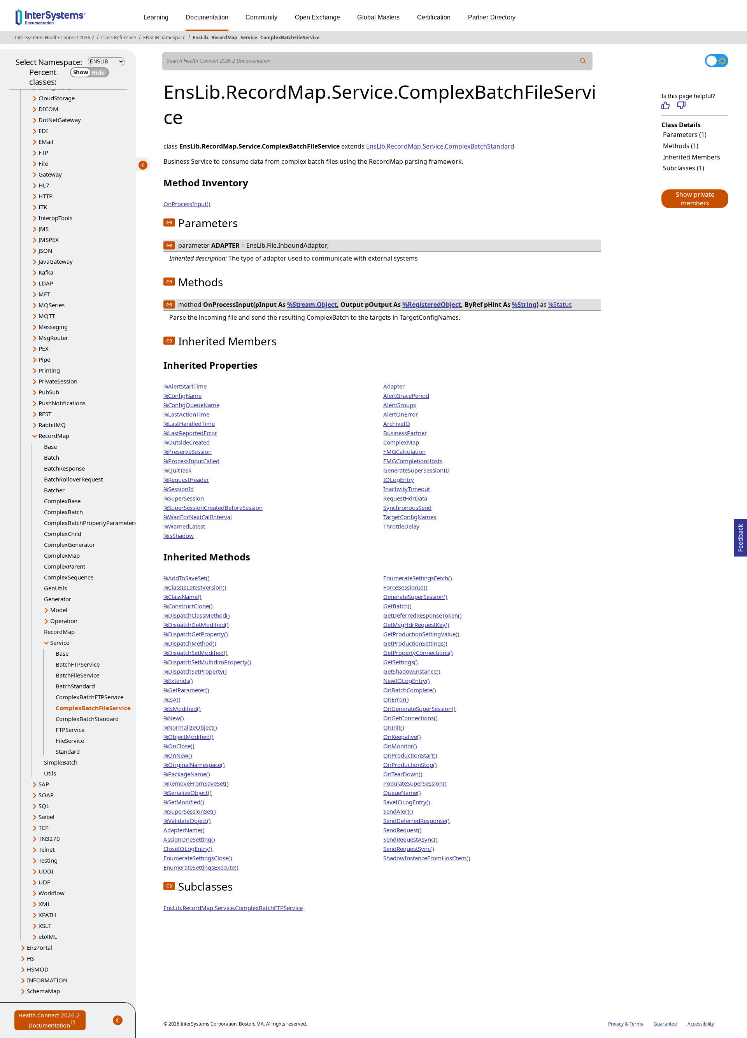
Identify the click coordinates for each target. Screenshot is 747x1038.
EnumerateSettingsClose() (197, 858)
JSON (45, 250)
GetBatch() (397, 606)
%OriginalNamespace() (194, 764)
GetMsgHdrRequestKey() (416, 624)
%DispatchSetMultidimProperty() (207, 662)
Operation (63, 621)
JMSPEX (49, 239)
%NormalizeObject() (190, 727)
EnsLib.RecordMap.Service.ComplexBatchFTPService (233, 908)
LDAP (46, 283)
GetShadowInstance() (411, 671)
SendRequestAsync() (410, 839)
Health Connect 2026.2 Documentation (52, 1020)
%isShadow (178, 535)
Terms (636, 1023)
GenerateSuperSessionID (416, 470)
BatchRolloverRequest (73, 479)
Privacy (616, 1023)
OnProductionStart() (410, 755)
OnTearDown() (403, 774)
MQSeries (52, 305)
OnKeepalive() (402, 736)
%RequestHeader (186, 479)
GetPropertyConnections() (418, 652)
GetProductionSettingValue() (421, 634)
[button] (694, 198)
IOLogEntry (398, 479)
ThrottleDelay (401, 526)
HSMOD (38, 969)
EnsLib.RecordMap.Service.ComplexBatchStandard (440, 146)
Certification (434, 17)
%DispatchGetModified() (196, 624)
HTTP (46, 196)
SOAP (46, 795)
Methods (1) (680, 146)
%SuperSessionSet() (189, 811)
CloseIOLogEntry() (187, 848)
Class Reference (118, 37)
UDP (45, 882)
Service (248, 37)
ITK (43, 207)
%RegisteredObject (431, 304)
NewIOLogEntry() (406, 680)
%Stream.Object (312, 304)
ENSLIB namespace (164, 37)
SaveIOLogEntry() (406, 802)
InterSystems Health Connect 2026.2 (54, 37)
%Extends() (178, 680)
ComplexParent (64, 566)
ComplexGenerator (69, 544)
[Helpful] (665, 105)
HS (30, 958)
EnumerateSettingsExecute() (200, 867)
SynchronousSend (407, 507)
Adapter (394, 386)
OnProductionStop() (410, 764)
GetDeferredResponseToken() (422, 615)
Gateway (50, 174)
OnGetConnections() (410, 718)
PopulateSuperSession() (415, 783)
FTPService (70, 729)
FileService (70, 740)
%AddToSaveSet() (186, 578)
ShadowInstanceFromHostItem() (426, 858)
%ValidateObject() (187, 820)
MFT (44, 294)
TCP (44, 827)
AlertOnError (400, 414)
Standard (68, 751)
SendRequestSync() (408, 848)
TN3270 (49, 838)
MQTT (47, 316)
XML (45, 904)
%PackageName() (186, 774)
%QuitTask (177, 470)
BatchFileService (77, 675)
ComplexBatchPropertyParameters (90, 523)
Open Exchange (317, 17)
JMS (44, 229)
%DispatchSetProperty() (195, 671)
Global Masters (378, 17)
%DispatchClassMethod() (196, 615)
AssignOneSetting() (189, 839)
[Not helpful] (681, 105)
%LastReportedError (190, 433)
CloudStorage (57, 98)
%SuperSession (183, 498)
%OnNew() (177, 755)
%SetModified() (183, 802)
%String (524, 304)
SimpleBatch (60, 762)
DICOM (48, 109)
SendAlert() (398, 811)
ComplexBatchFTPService (89, 697)
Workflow (52, 893)
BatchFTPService (78, 664)
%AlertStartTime (185, 386)
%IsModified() (182, 708)
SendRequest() (402, 830)
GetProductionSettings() (415, 643)
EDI (43, 131)
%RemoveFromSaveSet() (196, 783)
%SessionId (178, 489)
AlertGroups (399, 405)
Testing (48, 860)
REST (45, 414)
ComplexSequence (68, 577)
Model (58, 610)
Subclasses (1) (683, 168)
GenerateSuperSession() (415, 596)
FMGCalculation (404, 451)
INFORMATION (47, 980)
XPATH (47, 915)
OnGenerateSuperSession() (419, 708)
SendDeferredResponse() (416, 820)
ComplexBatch (63, 512)
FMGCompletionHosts (412, 461)
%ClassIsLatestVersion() (194, 587)
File (43, 163)
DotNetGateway (60, 120)
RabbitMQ (52, 425)
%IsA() (172, 699)
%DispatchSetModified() (195, 652)
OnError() (396, 699)
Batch (51, 457)
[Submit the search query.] (583, 61)
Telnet (46, 849)
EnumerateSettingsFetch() (417, 578)
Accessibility (700, 1023)
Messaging (53, 327)
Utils (50, 773)
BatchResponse (64, 468)
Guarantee (665, 1023)
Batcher (54, 490)
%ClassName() (182, 596)
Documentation (207, 17)
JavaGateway (56, 261)
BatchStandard (75, 686)
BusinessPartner (405, 433)
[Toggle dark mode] (716, 60)
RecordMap (224, 37)
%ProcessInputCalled (191, 461)
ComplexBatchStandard (87, 719)
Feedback (740, 535)
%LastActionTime (186, 414)
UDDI (46, 871)
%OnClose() (179, 746)
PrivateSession (58, 381)
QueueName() (402, 792)
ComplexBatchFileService (289, 37)
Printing (49, 370)
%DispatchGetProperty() (195, 634)
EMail (46, 141)
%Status (560, 304)
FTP (43, 152)
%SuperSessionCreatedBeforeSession (213, 507)
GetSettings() (400, 662)
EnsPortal (39, 947)
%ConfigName (182, 395)
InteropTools (55, 218)
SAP (44, 784)
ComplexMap (62, 555)
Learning (156, 17)
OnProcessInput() (186, 204)
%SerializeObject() (187, 792)
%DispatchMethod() (189, 643)
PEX (44, 348)
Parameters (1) (685, 134)
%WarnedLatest (184, 526)
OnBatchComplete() (409, 690)
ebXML (48, 936)
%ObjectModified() (188, 736)
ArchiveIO (396, 423)
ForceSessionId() (405, 587)
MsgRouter (53, 337)
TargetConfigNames (409, 517)
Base (50, 446)
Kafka (46, 272)
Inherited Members (691, 157)
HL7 (44, 185)
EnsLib (200, 37)
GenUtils (55, 588)
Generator (57, 599)
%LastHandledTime (189, 423)
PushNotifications (62, 403)
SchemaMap (43, 991)
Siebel (46, 817)
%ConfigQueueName (191, 405)
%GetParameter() (186, 690)
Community (261, 17)
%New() (173, 718)
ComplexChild (62, 533)
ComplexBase (62, 501)
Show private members (695, 198)
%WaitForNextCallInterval (197, 517)
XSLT (45, 925)
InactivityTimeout (406, 489)
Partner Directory (492, 17)
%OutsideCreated (186, 442)
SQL (44, 806)
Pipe (44, 359)
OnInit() (393, 727)
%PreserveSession (187, 451)
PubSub (49, 392)
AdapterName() (184, 830)
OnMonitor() (400, 746)
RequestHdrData (405, 498)
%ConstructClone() (188, 606)
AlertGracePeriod (406, 395)
